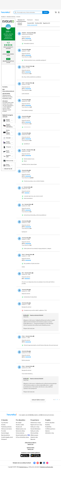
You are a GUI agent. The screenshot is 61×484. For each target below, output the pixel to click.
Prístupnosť (4, 439)
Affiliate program (34, 435)
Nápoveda (32, 439)
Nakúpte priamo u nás (21, 429)
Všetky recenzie (31, 25)
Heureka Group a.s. (23, 467)
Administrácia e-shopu (35, 422)
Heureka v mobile (20, 425)
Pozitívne (37, 23)
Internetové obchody (11, 16)
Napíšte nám (30, 444)
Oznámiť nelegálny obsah (7, 437)
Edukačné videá (34, 437)
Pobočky (29, 20)
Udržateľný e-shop (49, 433)
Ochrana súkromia (20, 433)
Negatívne (45, 23)
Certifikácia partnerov (50, 429)
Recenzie (21, 20)
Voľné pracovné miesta (6, 429)
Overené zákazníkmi (49, 422)
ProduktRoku (48, 427)
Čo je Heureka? (4, 422)
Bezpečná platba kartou (21, 435)
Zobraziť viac (7, 169)
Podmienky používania (6, 427)
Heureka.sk (3, 16)
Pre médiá (3, 431)
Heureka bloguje (5, 433)
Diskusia (37, 20)
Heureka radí (19, 427)
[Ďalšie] (59, 399)
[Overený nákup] (34, 32)
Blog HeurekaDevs (5, 435)
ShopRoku (47, 425)
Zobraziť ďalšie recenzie (38, 400)
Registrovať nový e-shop (36, 425)
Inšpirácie (47, 431)
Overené (29, 23)
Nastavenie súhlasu (20, 431)
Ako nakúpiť (18, 422)
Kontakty (3, 425)
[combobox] (27, 12)
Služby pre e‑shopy (34, 427)
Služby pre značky (34, 431)
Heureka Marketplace (35, 429)
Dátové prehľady (34, 433)
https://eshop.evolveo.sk (8, 91)
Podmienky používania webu (46, 467)
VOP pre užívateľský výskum (22, 437)
